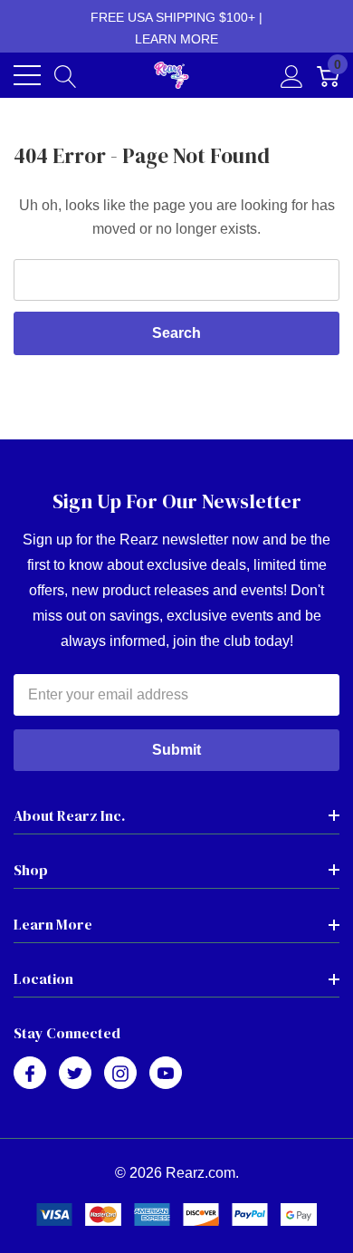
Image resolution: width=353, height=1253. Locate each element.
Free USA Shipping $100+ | (176, 28)
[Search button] (65, 75)
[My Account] (292, 75)
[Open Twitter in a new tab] (75, 1073)
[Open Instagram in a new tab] (120, 1073)
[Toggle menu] (27, 75)
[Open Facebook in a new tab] (29, 1073)
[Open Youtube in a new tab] (165, 1073)
